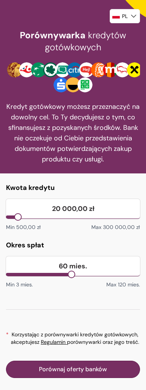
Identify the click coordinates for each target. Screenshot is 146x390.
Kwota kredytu (30, 187)
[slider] (18, 217)
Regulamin (54, 342)
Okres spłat (25, 245)
